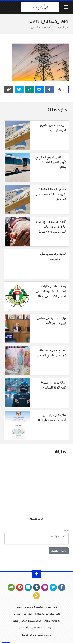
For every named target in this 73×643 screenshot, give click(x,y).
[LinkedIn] (28, 587)
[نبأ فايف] (40, 7)
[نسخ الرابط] (8, 89)
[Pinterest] (19, 587)
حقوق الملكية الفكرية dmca (48, 613)
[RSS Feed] (36, 595)
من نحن (16, 613)
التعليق (65, 530)
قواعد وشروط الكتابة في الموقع (27, 621)
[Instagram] (44, 587)
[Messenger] (39, 89)
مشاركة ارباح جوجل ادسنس (29, 607)
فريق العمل (51, 607)
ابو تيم (61, 27)
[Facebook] (49, 89)
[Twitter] (19, 89)
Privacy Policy (52, 621)
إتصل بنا (28, 613)
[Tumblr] (36, 587)
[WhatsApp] (29, 89)
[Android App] (11, 587)
